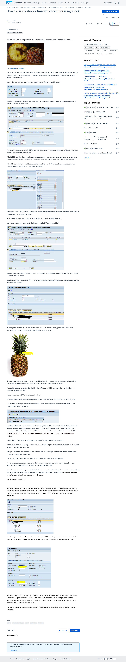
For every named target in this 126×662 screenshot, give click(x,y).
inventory (40, 623)
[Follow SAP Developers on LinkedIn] (114, 659)
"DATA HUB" (99, 53)
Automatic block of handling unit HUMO (96, 71)
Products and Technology (32, 3)
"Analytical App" (105, 47)
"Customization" (89, 53)
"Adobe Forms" (88, 47)
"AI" (96, 47)
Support (55, 659)
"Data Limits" (109, 53)
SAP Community (11, 7)
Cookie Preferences (66, 659)
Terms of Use (20, 659)
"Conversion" (113, 50)
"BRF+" (97, 50)
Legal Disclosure (38, 659)
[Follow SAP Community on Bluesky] (107, 659)
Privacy (12, 659)
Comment (13, 650)
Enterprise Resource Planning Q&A (96, 67)
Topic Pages (84, 3)
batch (8, 623)
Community (18, 2)
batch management (18, 623)
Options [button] (103, 14)
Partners (60, 3)
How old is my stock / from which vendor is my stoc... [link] (77, 7)
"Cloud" (104, 50)
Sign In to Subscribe (110, 11)
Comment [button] (74, 630)
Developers (52, 3)
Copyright (28, 659)
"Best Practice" (88, 50)
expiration (33, 623)
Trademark (48, 659)
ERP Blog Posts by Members (55, 7)
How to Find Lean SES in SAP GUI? (95, 77)
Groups (44, 3)
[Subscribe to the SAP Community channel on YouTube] (111, 659)
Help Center (75, 3)
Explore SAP (108, 3)
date (27, 623)
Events (67, 3)
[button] (111, 24)
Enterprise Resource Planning (38, 7)
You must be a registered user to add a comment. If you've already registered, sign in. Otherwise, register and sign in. (41, 645)
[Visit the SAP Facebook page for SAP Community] (104, 659)
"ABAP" (106, 44)
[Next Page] (103, 55)
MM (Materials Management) (14, 32)
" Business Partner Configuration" (93, 44)
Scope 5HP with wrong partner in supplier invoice (100, 65)
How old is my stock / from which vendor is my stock (43, 11)
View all (86, 158)
